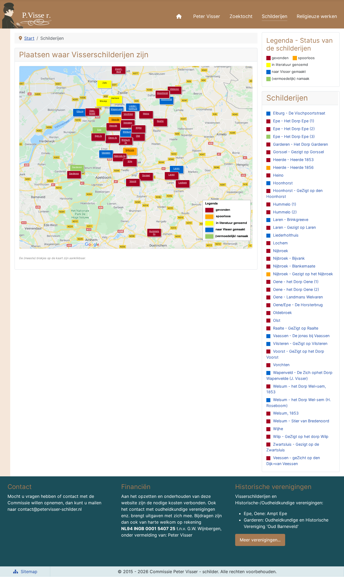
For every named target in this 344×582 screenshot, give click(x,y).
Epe (99, 129)
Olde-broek (92, 112)
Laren (176, 168)
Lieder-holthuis (133, 107)
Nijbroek (130, 150)
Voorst (133, 181)
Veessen (127, 122)
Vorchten (128, 114)
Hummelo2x (154, 232)
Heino (146, 113)
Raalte (160, 121)
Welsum (127, 131)
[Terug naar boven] (334, 572)
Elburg (80, 111)
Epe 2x (98, 135)
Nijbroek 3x (120, 156)
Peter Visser (206, 16)
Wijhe (139, 127)
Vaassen (106, 152)
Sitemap (29, 571)
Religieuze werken (317, 16)
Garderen (74, 173)
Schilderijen (274, 16)
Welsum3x (125, 141)
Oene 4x (112, 137)
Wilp (130, 161)
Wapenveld (117, 109)
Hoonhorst (166, 99)
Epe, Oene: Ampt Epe (265, 513)
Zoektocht (241, 16)
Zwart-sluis (118, 70)
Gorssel (146, 175)
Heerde (115, 119)
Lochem (182, 182)
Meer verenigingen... (260, 539)
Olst (138, 135)
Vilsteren (174, 89)
